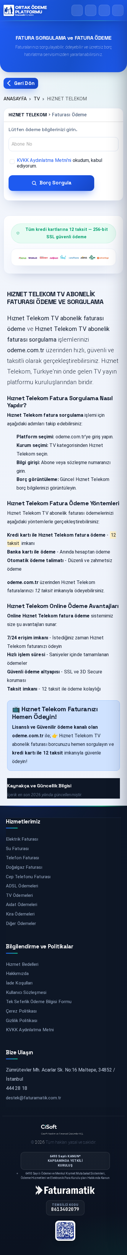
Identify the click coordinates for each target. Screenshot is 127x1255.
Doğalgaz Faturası (24, 867)
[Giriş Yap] (104, 10)
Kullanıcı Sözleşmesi (26, 992)
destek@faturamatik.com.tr (33, 1097)
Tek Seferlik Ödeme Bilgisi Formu (38, 1001)
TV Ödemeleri (19, 895)
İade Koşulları (19, 983)
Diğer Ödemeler (21, 923)
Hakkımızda (17, 973)
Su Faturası (17, 848)
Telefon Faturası (22, 857)
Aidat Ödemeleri (22, 904)
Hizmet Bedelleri (22, 964)
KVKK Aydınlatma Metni (30, 1029)
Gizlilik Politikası (21, 1020)
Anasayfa (15, 99)
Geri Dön (24, 83)
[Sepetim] (90, 10)
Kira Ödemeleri (20, 914)
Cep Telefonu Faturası (28, 876)
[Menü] (117, 10)
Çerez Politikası (21, 1011)
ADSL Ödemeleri (22, 886)
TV (37, 99)
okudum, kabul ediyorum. (59, 163)
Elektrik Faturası (22, 839)
